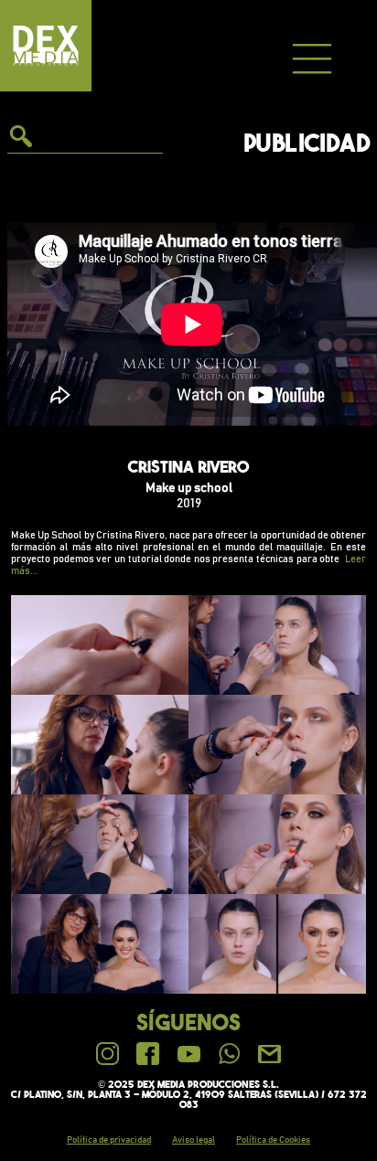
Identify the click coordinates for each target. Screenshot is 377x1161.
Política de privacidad (109, 1140)
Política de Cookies (273, 1140)
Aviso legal (193, 1140)
